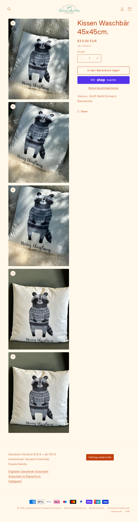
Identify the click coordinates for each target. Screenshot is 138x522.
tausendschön (33, 508)
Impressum (116, 511)
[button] (9, 9)
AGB (127, 511)
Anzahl (81, 51)
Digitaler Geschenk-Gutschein (28, 471)
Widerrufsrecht (96, 508)
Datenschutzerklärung (75, 508)
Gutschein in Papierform (24, 476)
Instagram (15, 481)
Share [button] (84, 111)
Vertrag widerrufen (100, 457)
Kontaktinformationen (119, 508)
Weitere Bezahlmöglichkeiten (103, 88)
